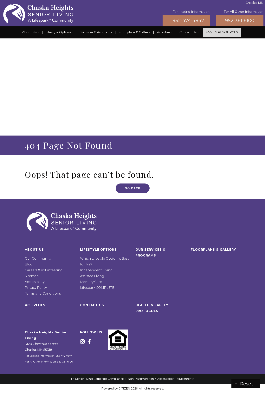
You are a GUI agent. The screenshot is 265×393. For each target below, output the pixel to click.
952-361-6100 (239, 20)
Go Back (132, 188)
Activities (163, 32)
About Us (29, 32)
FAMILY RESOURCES (222, 32)
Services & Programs (96, 32)
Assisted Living (92, 276)
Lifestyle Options (58, 32)
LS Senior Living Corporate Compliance (97, 379)
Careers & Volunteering (44, 270)
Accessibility (34, 282)
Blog (29, 264)
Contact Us (188, 32)
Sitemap (32, 276)
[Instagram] (82, 341)
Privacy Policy (36, 288)
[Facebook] (89, 341)
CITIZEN (124, 388)
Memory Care (91, 282)
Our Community (38, 258)
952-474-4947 (188, 20)
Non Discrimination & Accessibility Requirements (161, 379)
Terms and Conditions (43, 293)
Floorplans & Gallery (134, 32)
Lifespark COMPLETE (97, 288)
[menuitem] (30, 32)
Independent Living (96, 270)
